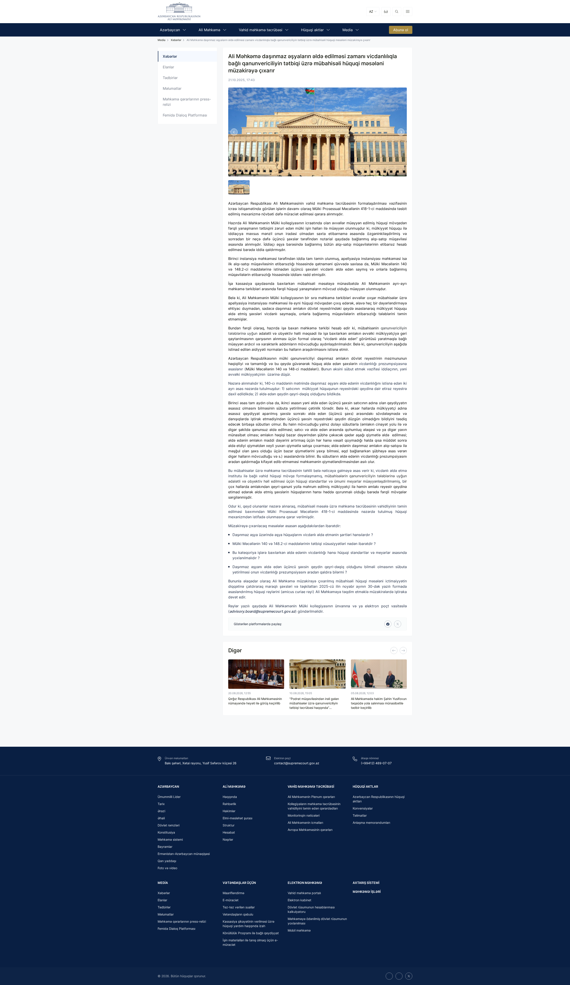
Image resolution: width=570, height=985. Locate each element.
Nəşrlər (228, 839)
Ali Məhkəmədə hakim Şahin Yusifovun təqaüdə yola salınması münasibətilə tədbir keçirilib (379, 703)
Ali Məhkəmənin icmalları (305, 822)
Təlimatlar (360, 815)
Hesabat (229, 832)
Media (163, 883)
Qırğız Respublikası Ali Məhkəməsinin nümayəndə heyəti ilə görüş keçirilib (255, 701)
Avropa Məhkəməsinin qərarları (310, 830)
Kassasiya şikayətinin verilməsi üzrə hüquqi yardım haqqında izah (248, 924)
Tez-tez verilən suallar (239, 907)
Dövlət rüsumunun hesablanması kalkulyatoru (311, 909)
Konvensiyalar (363, 808)
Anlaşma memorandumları (371, 822)
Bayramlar (165, 846)
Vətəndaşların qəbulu (238, 914)
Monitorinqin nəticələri (304, 815)
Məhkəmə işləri (367, 891)
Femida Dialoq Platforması (185, 115)
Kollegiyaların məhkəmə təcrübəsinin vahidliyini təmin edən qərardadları (314, 806)
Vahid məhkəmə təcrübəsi (311, 786)
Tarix (161, 804)
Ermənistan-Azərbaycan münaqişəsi (184, 854)
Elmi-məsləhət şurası (237, 818)
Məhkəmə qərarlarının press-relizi (187, 102)
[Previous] (393, 650)
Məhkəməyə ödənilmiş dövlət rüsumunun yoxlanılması (317, 921)
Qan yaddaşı (167, 861)
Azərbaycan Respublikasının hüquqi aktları (379, 799)
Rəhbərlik (229, 804)
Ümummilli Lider (169, 797)
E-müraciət (230, 900)
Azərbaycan (168, 786)
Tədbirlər (170, 77)
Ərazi (161, 811)
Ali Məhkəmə (234, 786)
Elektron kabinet (299, 900)
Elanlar (168, 67)
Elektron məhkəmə (305, 883)
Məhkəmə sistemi (170, 839)
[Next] (403, 650)
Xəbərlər (176, 40)
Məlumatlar (172, 88)
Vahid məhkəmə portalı (304, 893)
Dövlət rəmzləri (168, 825)
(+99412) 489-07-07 (376, 763)
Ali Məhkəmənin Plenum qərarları (311, 797)
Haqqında (230, 797)
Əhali (161, 818)
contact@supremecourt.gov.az (296, 763)
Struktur (228, 825)
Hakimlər (229, 811)
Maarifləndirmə (233, 893)
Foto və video (167, 868)
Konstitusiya (166, 832)
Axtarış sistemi (366, 883)
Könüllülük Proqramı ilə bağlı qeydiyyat (251, 933)
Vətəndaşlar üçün (239, 883)
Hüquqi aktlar (365, 786)
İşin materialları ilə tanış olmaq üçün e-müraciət (250, 942)
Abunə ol (400, 30)
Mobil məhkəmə (299, 930)
